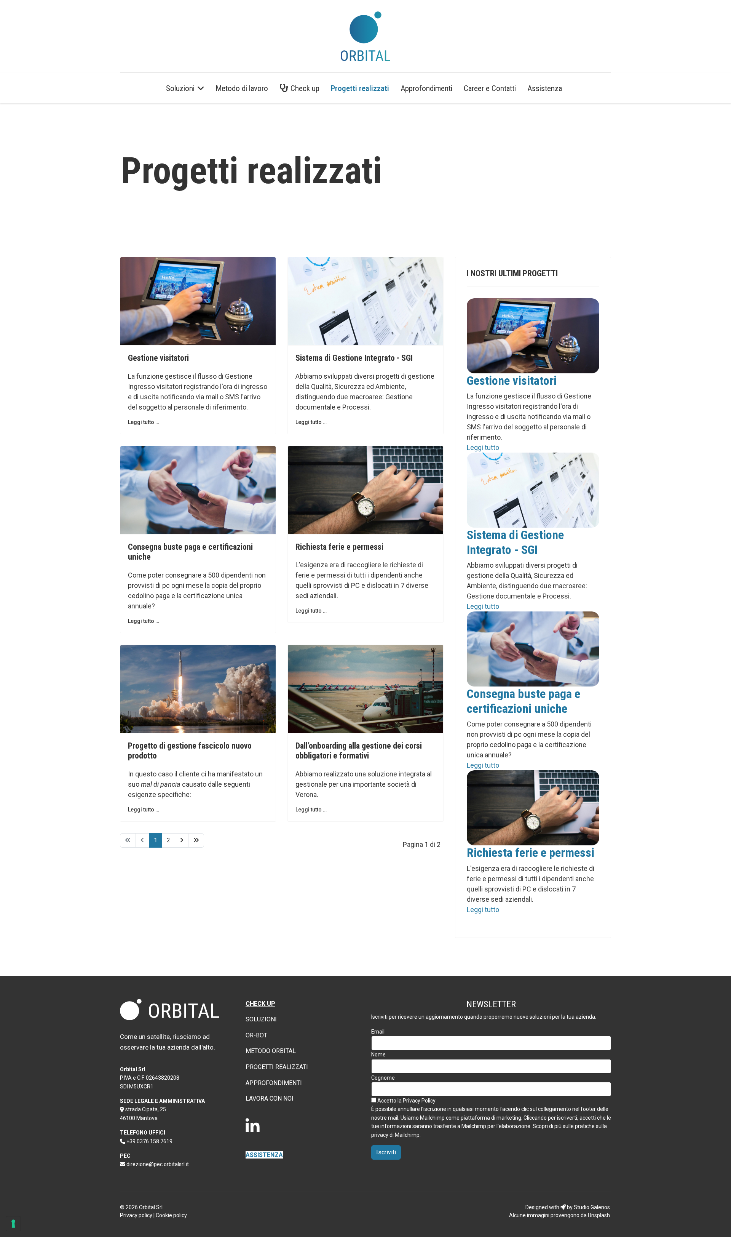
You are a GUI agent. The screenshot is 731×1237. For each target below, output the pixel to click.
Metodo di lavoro (241, 88)
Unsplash (599, 1215)
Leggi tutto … (143, 422)
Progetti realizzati (360, 88)
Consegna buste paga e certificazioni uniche (523, 701)
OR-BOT (256, 1035)
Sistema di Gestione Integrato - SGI (354, 358)
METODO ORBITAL (271, 1051)
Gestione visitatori (158, 358)
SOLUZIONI (261, 1019)
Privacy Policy (419, 1101)
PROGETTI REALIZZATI (277, 1067)
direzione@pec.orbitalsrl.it (157, 1164)
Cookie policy (171, 1215)
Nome (378, 1054)
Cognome (383, 1078)
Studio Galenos (592, 1207)
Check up (304, 88)
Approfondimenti (426, 88)
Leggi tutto (483, 447)
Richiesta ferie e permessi (339, 547)
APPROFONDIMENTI (274, 1083)
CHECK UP (260, 1003)
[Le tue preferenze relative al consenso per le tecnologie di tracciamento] (13, 1223)
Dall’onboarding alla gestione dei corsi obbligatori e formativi (358, 750)
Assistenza (544, 88)
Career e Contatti (490, 88)
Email (378, 1032)
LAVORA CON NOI (270, 1098)
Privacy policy (136, 1215)
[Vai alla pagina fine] (196, 840)
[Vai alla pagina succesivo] (181, 840)
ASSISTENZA (264, 1155)
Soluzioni (180, 88)
